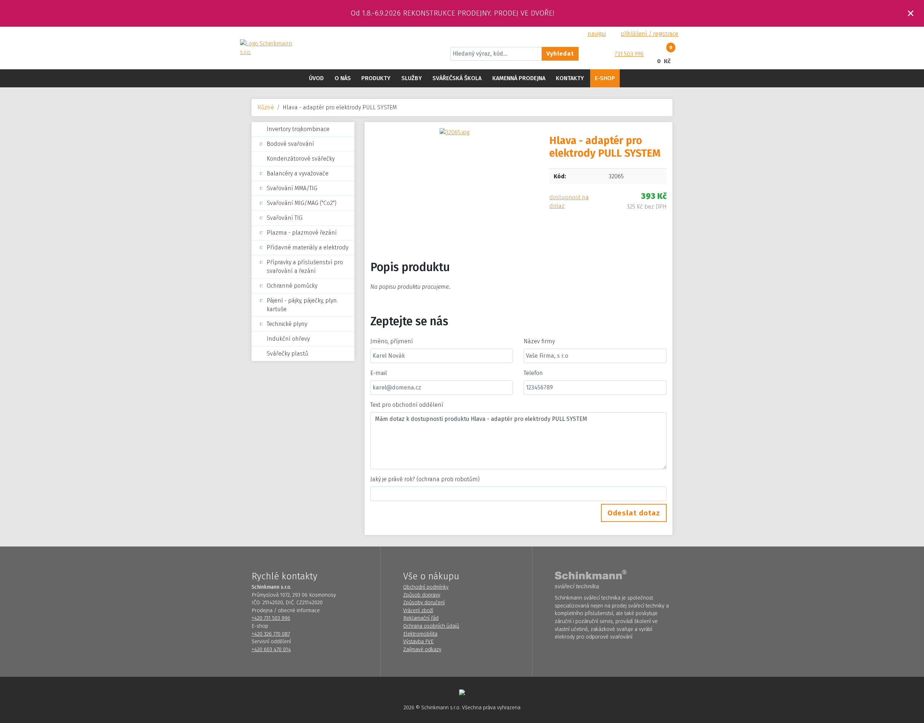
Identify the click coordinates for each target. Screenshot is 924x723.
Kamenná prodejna (518, 78)
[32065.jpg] (454, 132)
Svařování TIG (284, 217)
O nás (343, 78)
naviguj (597, 33)
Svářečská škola (456, 78)
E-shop (605, 78)
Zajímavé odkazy (422, 649)
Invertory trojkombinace (298, 129)
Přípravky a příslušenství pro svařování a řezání (305, 266)
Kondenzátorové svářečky (301, 158)
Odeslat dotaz (633, 513)
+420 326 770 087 (271, 634)
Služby (411, 78)
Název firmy (539, 341)
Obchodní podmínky (426, 587)
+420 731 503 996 (271, 618)
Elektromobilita (420, 634)
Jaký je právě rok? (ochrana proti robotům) (425, 479)
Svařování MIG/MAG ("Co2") (301, 203)
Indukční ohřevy (288, 338)
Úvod (316, 78)
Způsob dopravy (421, 595)
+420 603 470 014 (271, 649)
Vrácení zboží (418, 610)
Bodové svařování (290, 143)
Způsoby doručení (424, 603)
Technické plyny (287, 324)
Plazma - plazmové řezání (302, 232)
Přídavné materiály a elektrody (307, 247)
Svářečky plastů (287, 353)
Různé (265, 107)
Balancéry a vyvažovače (297, 173)
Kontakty (570, 78)
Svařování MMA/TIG (292, 188)
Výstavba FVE (418, 642)
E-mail (378, 373)
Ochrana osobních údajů (431, 626)
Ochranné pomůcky (292, 285)
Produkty (376, 78)
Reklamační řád (421, 618)
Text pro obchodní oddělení (406, 404)
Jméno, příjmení (391, 341)
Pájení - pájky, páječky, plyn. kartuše (302, 305)
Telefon (533, 373)
